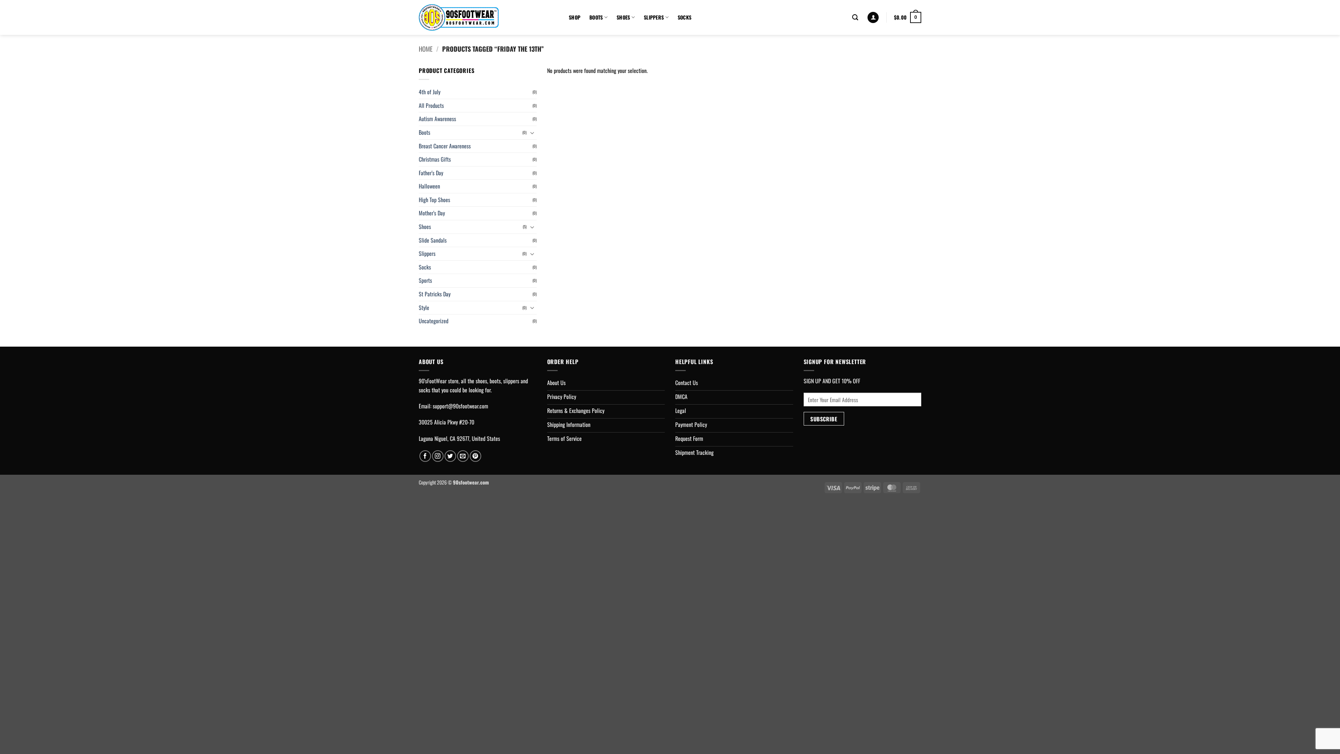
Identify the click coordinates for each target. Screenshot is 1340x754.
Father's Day (431, 173)
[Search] (855, 17)
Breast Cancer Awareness (445, 146)
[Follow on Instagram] (438, 456)
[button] (873, 17)
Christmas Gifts (435, 159)
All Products (431, 105)
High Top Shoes (434, 199)
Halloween (429, 186)
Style (424, 307)
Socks (684, 17)
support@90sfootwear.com (460, 406)
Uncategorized (433, 321)
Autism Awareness (437, 118)
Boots (596, 17)
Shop (574, 17)
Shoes (623, 17)
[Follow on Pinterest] (475, 456)
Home (425, 48)
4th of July (429, 92)
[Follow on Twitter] (450, 456)
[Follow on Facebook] (425, 456)
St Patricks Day (435, 294)
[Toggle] (532, 132)
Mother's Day (432, 213)
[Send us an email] (463, 456)
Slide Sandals (433, 240)
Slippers (654, 17)
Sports (425, 280)
